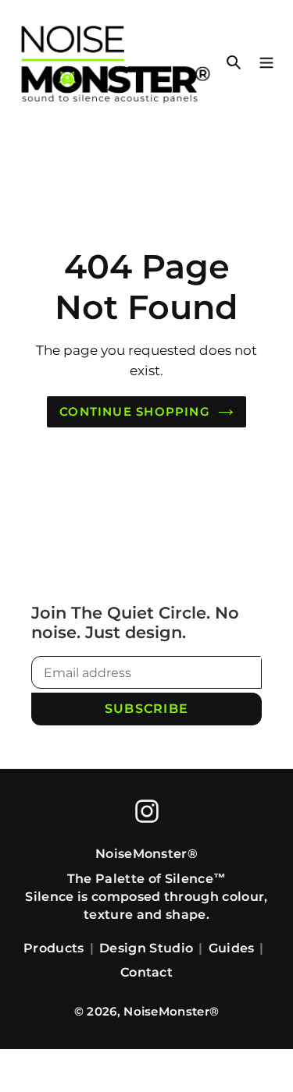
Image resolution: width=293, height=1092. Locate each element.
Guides (232, 948)
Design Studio (146, 948)
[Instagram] (147, 811)
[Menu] (266, 60)
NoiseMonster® (171, 1011)
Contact (146, 972)
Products (53, 948)
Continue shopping (134, 411)
